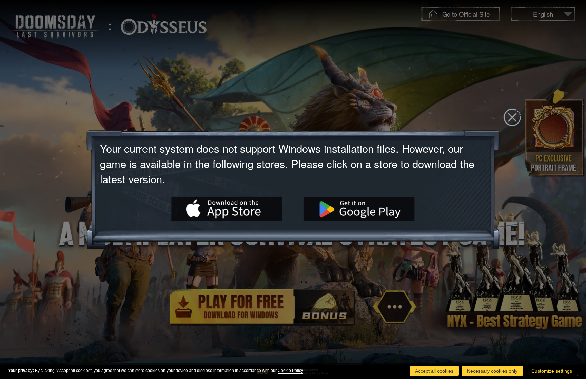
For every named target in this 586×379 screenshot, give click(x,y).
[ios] (226, 208)
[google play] (359, 208)
